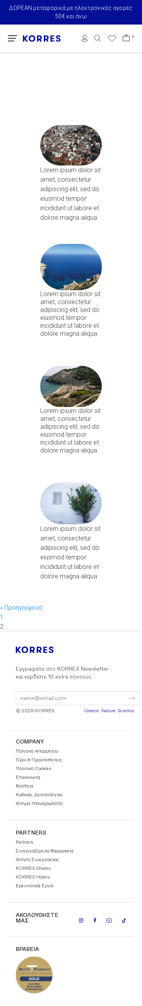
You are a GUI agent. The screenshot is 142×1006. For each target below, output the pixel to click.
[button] (12, 38)
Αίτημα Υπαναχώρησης (39, 803)
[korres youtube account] (109, 920)
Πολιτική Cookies (34, 768)
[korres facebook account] (94, 920)
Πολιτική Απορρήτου (37, 751)
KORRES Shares (33, 868)
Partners (25, 842)
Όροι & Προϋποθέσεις (39, 760)
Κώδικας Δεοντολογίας (39, 795)
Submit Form (98, 693)
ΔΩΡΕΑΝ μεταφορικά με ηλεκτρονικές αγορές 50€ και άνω (71, 12)
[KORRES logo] (42, 38)
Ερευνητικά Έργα (34, 886)
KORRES (45, 650)
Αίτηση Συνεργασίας (37, 860)
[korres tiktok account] (124, 920)
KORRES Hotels (33, 877)
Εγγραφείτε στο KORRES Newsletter (62, 673)
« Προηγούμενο (21, 607)
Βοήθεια (24, 786)
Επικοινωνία (28, 777)
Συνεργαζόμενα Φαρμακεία (44, 851)
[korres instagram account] (81, 920)
